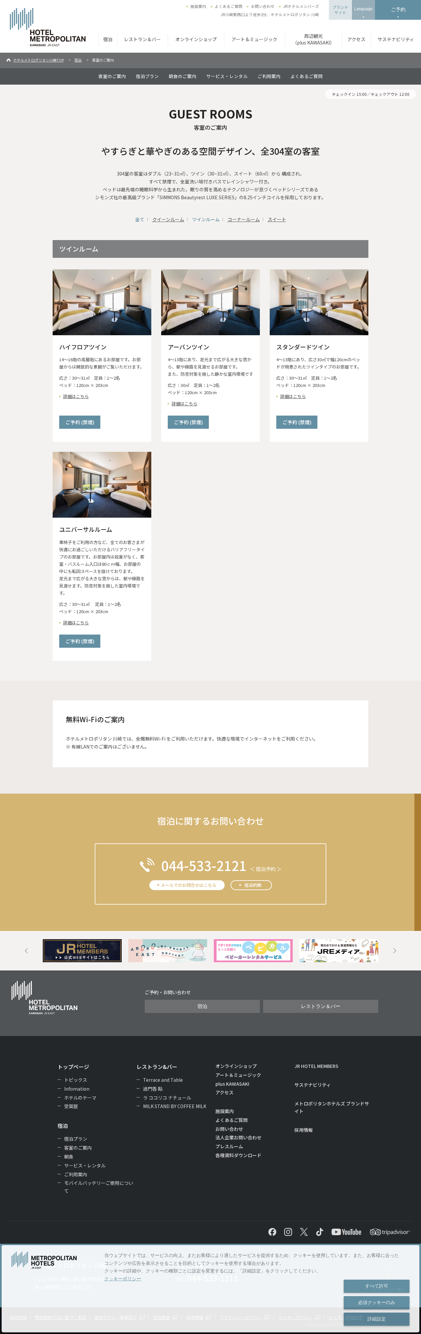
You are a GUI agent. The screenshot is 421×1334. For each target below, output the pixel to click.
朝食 (68, 1156)
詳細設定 (376, 1318)
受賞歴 (71, 1106)
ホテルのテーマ (80, 1097)
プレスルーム (229, 1146)
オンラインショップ (196, 39)
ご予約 (398, 9)
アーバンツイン (188, 346)
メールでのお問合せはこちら (188, 885)
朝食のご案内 (182, 76)
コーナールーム (244, 219)
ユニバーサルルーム (85, 529)
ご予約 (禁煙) (79, 422)
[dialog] (210, 1288)
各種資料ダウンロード (238, 1155)
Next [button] (395, 951)
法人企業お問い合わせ (238, 1137)
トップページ (73, 1067)
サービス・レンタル (227, 76)
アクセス (356, 39)
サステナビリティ (396, 39)
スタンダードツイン (303, 346)
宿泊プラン (147, 76)
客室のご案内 (112, 76)
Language (363, 9)
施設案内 (198, 6)
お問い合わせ (263, 6)
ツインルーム (206, 219)
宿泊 (107, 39)
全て (139, 219)
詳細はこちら (76, 396)
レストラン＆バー (142, 39)
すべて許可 (376, 1286)
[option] (82, 950)
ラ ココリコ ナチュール (167, 1097)
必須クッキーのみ (376, 1302)
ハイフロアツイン (83, 346)
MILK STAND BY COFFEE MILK (174, 1106)
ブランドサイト (340, 10)
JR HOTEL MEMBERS (316, 1066)
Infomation (76, 1088)
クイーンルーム (168, 219)
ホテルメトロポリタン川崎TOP (38, 60)
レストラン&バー (156, 1067)
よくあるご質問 (228, 6)
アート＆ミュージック (254, 39)
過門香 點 (152, 1088)
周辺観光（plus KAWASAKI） (313, 39)
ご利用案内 (269, 76)
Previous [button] (26, 951)
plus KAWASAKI (232, 1083)
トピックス (75, 1079)
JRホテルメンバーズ (301, 6)
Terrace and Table (163, 1079)
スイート (277, 219)
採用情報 (303, 1130)
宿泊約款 (252, 885)
